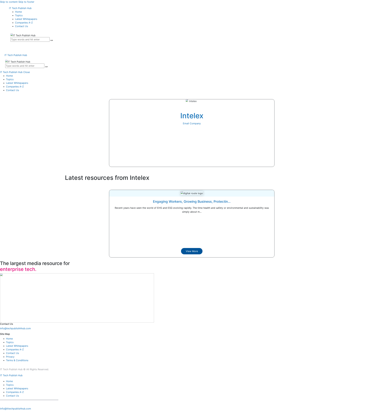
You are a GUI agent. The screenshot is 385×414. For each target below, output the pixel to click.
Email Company (192, 123)
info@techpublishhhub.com (15, 328)
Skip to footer (26, 1)
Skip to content (9, 1)
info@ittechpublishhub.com (15, 408)
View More (192, 251)
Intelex (191, 115)
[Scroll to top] (1, 412)
